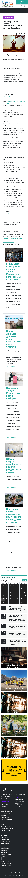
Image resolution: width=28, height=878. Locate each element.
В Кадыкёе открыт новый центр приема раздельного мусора (13, 465)
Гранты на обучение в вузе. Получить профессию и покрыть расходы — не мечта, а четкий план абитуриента (17, 618)
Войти (21, 6)
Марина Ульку (6, 96)
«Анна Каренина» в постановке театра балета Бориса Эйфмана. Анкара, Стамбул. (17, 634)
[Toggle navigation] (3, 10)
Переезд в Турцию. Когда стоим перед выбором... (13, 393)
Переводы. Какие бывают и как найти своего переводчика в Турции (14, 515)
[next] (25, 580)
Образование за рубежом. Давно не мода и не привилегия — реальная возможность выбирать (17, 609)
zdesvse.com (19, 875)
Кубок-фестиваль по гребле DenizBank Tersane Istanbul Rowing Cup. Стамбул (17, 642)
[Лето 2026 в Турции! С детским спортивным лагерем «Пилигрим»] (14, 680)
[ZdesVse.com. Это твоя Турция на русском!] (14, 747)
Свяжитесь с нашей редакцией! (12, 238)
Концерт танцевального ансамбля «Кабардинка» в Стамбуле (17, 626)
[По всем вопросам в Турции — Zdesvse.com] (14, 702)
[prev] (23, 580)
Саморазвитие (8, 17)
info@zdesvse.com (20, 794)
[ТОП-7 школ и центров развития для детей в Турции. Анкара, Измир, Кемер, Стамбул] (14, 725)
